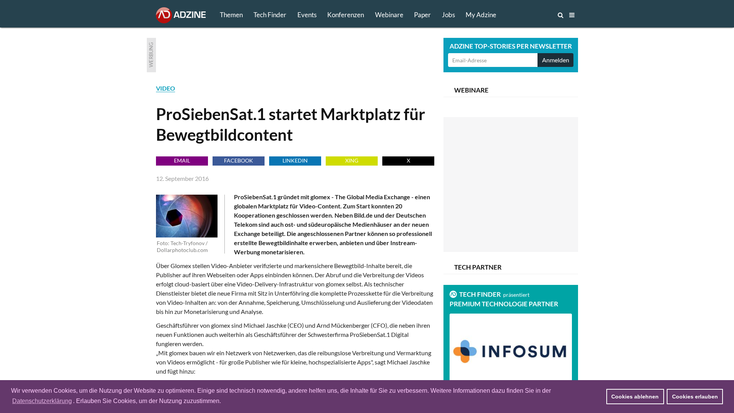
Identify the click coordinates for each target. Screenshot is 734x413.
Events (307, 15)
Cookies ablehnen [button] (635, 396)
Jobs (448, 15)
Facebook (238, 160)
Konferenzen (345, 15)
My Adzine (481, 15)
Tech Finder (269, 15)
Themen (231, 15)
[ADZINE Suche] (535, 15)
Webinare (389, 15)
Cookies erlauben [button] (695, 396)
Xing (351, 160)
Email (182, 160)
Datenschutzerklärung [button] (42, 401)
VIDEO (165, 88)
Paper (422, 15)
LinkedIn (295, 160)
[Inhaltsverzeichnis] (572, 15)
